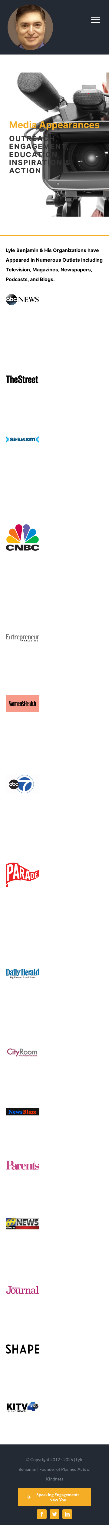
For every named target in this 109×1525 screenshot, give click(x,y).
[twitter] (54, 1514)
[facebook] (42, 1514)
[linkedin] (67, 1514)
